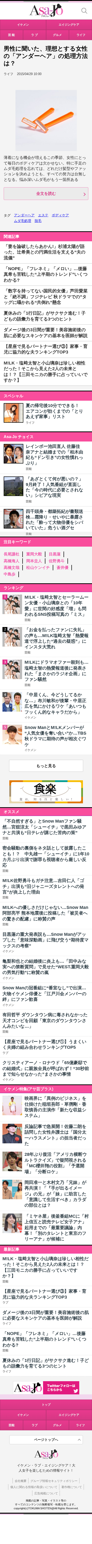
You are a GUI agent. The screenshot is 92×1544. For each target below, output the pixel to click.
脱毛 (38, 221)
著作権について (71, 1487)
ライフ (30, 422)
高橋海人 (11, 561)
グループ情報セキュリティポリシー (54, 1481)
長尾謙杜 (11, 554)
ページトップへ (46, 1440)
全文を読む (46, 193)
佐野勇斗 (57, 561)
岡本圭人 (34, 561)
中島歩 (9, 574)
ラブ (35, 1425)
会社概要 (20, 1481)
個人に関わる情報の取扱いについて (33, 1487)
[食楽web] (46, 802)
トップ (46, 1404)
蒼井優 (62, 567)
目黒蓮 (55, 554)
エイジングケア (69, 1415)
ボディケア (60, 215)
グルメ (57, 1425)
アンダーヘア (24, 215)
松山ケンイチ (38, 567)
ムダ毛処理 (22, 221)
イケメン (23, 1415)
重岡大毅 (34, 554)
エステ (43, 215)
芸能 (29, 469)
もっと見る (46, 766)
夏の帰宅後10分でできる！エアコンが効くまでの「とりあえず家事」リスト (54, 411)
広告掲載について (46, 1493)
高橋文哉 (11, 567)
